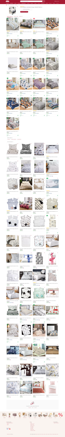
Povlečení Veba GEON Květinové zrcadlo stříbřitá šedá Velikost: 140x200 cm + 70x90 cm (17, 300)
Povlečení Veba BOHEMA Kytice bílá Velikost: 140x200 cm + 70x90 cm (54, 174)
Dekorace (10, 417)
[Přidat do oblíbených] (18, 18)
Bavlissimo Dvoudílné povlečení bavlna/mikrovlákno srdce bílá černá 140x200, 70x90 (17, 248)
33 (31, 18)
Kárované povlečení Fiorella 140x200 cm (51, 300)
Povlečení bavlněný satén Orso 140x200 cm (38, 377)
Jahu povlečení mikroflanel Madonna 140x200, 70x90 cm (13, 111)
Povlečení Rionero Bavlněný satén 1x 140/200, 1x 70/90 (13, 51)
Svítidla (20, 417)
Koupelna (35, 417)
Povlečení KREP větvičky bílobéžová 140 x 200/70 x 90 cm (40, 191)
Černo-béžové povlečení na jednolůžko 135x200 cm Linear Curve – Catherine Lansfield (43, 211)
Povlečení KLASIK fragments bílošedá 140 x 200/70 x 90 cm (40, 228)
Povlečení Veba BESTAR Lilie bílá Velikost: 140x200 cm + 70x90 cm (41, 283)
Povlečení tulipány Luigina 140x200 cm (24, 283)
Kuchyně (30, 417)
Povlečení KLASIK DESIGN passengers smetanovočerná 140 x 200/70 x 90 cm (29, 300)
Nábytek (4, 417)
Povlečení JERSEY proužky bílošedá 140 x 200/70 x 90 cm (14, 283)
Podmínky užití (32, 429)
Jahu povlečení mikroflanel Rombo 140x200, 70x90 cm (13, 91)
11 (31, 178)
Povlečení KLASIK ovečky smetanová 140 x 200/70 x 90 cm (14, 191)
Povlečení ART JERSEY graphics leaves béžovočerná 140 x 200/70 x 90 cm (29, 228)
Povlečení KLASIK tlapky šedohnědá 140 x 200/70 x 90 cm (14, 211)
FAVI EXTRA (31, 428)
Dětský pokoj (50, 417)
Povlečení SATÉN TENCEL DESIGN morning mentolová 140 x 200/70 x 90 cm (42, 300)
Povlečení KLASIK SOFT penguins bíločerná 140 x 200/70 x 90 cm (14, 228)
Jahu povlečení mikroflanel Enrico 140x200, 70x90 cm (52, 71)
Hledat (43, 1)
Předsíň (55, 417)
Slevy (60, 417)
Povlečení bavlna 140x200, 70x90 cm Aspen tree (25, 51)
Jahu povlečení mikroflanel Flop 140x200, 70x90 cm (39, 71)
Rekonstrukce (24, 417)
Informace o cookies (32, 430)
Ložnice (45, 417)
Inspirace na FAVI (32, 425)
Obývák (40, 417)
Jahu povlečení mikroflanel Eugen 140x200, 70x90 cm (52, 111)
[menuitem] (8, 3)
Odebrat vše (29, 407)
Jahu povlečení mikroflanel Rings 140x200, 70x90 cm (52, 91)
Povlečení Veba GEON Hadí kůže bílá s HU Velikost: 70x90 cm (53, 248)
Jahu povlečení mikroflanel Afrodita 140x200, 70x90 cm (39, 91)
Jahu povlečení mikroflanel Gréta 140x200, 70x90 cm (26, 71)
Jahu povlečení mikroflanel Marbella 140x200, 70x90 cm (26, 91)
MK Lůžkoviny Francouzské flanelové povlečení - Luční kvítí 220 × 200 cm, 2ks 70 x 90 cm (31, 174)
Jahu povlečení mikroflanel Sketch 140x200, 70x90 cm (26, 111)
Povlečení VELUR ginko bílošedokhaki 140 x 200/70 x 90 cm (53, 211)
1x (36, 110)
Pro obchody (31, 427)
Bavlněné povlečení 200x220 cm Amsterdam (12, 377)
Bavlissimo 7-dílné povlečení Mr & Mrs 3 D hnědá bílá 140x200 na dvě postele (29, 377)
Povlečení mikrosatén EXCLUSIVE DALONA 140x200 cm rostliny (54, 283)
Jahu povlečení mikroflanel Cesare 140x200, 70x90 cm (52, 51)
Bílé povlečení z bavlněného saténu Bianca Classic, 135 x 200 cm (27, 248)
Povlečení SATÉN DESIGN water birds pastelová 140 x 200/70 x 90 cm (41, 248)
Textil (14, 417)
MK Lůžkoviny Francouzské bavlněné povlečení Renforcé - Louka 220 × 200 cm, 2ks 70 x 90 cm (18, 174)
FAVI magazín (31, 426)
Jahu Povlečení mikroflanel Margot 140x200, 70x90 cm (13, 131)
